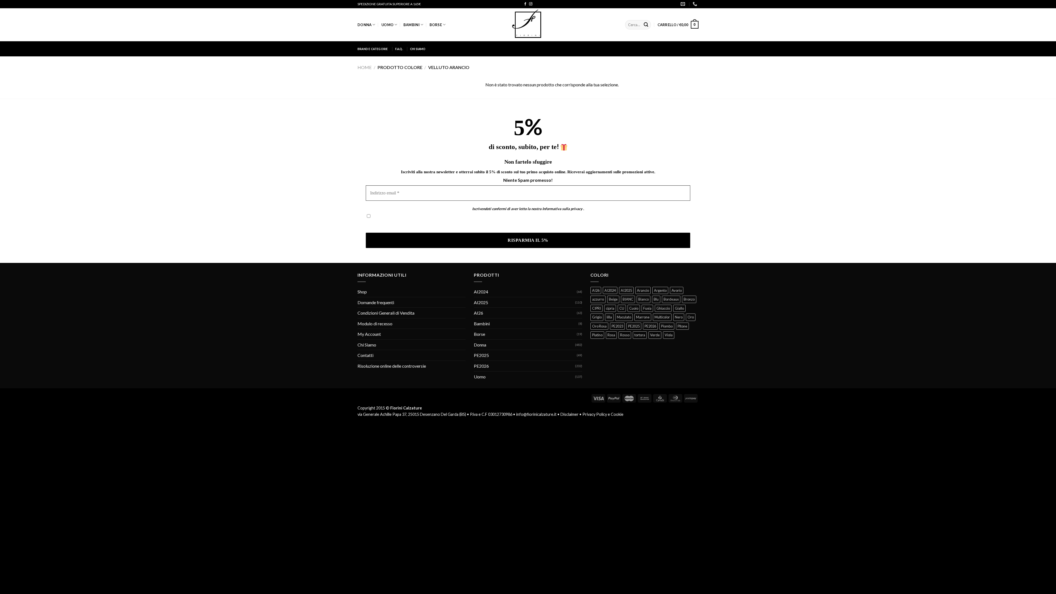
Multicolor (662, 317)
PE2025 (481, 355)
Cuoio (633, 308)
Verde (655, 335)
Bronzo (689, 299)
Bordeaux (671, 299)
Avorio (677, 290)
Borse (436, 25)
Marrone (643, 317)
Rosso (624, 335)
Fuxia (647, 308)
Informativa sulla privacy (562, 209)
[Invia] (646, 24)
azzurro (598, 299)
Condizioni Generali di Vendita (386, 312)
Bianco (643, 299)
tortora (639, 335)
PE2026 (481, 366)
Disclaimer (569, 414)
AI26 (478, 312)
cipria (610, 308)
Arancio (643, 290)
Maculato (624, 317)
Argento (660, 290)
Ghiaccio (663, 308)
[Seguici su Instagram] (530, 4)
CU (621, 308)
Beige (613, 299)
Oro (691, 317)
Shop (362, 291)
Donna (365, 25)
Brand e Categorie (373, 49)
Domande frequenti (376, 302)
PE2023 (617, 326)
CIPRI (596, 308)
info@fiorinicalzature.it (536, 414)
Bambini (411, 25)
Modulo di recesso (375, 323)
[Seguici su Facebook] (525, 4)
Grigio (597, 317)
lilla (609, 317)
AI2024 (481, 291)
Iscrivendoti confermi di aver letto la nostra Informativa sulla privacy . (431, 224)
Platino (597, 335)
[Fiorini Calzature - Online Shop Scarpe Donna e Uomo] (528, 24)
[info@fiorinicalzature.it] (683, 4)
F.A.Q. (399, 49)
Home (365, 67)
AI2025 (481, 302)
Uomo (387, 25)
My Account (369, 334)
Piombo (667, 326)
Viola (669, 335)
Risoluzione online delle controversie (392, 366)
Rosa (611, 335)
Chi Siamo (418, 49)
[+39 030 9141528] (695, 4)
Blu (656, 299)
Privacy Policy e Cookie (602, 414)
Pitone (682, 326)
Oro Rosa (599, 326)
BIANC (628, 299)
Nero (679, 317)
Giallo (679, 308)
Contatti (365, 355)
